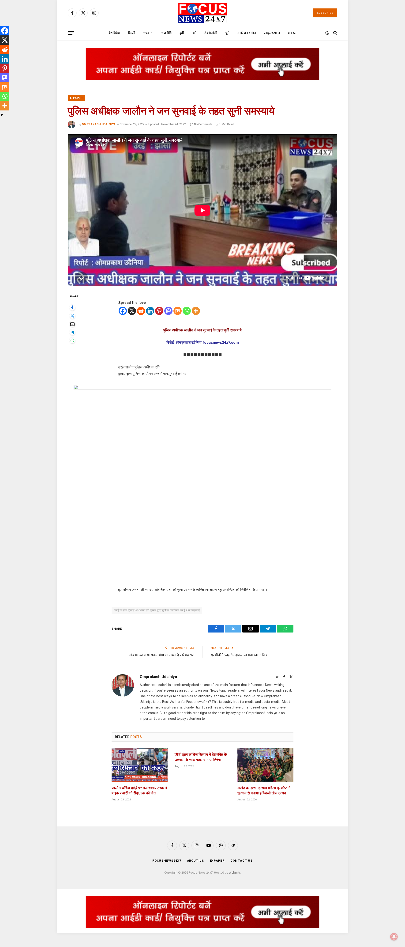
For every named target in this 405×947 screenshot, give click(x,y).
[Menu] (71, 33)
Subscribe (325, 13)
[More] (196, 311)
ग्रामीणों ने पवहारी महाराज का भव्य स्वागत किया (239, 655)
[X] (132, 311)
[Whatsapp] (187, 311)
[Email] (72, 324)
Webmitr (234, 872)
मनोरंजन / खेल (246, 33)
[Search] (334, 33)
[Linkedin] (150, 311)
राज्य (146, 33)
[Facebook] (72, 308)
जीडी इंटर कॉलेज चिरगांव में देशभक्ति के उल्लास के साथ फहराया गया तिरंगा (201, 757)
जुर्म (227, 33)
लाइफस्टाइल (272, 33)
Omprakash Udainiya (99, 124)
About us (195, 860)
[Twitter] (72, 316)
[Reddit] (141, 311)
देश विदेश (114, 33)
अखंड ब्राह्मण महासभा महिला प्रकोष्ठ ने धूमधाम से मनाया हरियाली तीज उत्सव (263, 790)
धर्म (194, 33)
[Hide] (2, 115)
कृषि (182, 33)
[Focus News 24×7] (202, 13)
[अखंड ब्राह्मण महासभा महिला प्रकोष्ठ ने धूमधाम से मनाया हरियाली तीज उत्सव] (265, 765)
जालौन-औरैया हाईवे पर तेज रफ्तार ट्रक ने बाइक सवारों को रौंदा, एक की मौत (139, 790)
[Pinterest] (159, 311)
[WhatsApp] (72, 340)
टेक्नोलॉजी (210, 33)
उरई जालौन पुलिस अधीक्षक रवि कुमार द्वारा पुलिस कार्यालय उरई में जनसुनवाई (157, 610)
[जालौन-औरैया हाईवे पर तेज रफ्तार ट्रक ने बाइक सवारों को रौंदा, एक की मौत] (140, 765)
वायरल (292, 33)
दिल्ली (131, 33)
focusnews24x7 (166, 860)
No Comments (203, 124)
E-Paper (76, 98)
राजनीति (166, 33)
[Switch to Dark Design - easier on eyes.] (327, 33)
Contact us (241, 860)
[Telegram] (72, 332)
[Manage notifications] (394, 936)
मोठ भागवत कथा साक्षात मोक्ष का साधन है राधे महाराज (161, 655)
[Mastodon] (168, 311)
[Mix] (177, 311)
